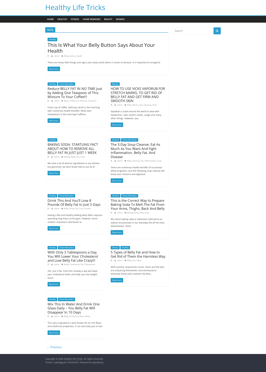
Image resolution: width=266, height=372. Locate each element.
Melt (141, 212)
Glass (81, 316)
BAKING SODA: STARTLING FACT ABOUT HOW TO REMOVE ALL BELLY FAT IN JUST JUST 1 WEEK (73, 148)
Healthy (62, 19)
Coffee (72, 100)
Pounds (87, 208)
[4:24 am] (49, 208)
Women (120, 19)
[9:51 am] (49, 316)
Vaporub (147, 105)
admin (57, 56)
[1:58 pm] (49, 100)
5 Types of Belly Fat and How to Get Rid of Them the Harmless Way (138, 254)
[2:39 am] (112, 260)
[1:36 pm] (112, 105)
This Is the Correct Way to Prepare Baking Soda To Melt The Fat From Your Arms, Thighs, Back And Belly (138, 204)
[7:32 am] (112, 160)
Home (50, 19)
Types (138, 260)
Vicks (154, 105)
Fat (77, 100)
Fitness (75, 19)
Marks (135, 105)
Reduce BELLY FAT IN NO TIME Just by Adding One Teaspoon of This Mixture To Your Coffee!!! (75, 92)
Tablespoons (89, 264)
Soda (82, 156)
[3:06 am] (49, 264)
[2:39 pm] (49, 56)
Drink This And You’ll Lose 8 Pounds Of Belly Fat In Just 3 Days (74, 202)
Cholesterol (74, 264)
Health (79, 56)
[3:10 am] (112, 212)
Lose (81, 208)
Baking (67, 156)
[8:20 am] (49, 156)
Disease (136, 160)
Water (87, 316)
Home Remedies (92, 19)
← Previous (54, 347)
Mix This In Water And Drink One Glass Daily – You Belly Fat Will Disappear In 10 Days (74, 308)
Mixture (83, 100)
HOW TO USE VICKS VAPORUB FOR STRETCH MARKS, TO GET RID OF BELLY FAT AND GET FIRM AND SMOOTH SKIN (138, 94)
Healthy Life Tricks (75, 7)
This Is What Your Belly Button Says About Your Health (101, 48)
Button (72, 56)
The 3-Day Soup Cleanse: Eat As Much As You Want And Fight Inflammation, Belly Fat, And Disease (135, 150)
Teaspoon (92, 100)
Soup (159, 160)
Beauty (108, 19)
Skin (141, 105)
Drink (71, 208)
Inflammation (150, 160)
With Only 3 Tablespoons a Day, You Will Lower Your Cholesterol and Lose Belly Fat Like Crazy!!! (73, 256)
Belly (66, 56)
